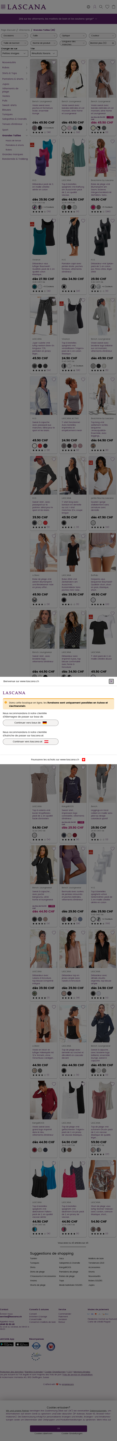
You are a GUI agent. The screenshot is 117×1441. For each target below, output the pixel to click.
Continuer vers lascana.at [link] (27, 741)
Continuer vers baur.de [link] (27, 723)
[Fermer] (111, 681)
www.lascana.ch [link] (69, 759)
